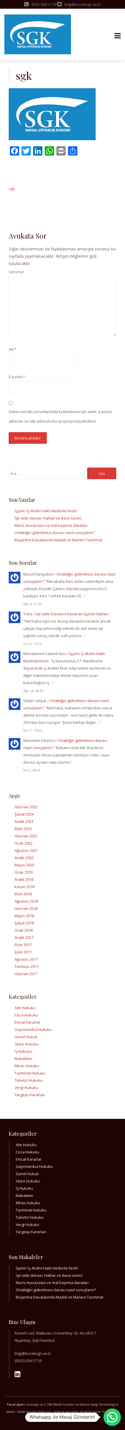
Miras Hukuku (27, 1065)
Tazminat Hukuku (30, 1073)
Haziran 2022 (26, 835)
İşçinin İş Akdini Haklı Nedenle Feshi (46, 510)
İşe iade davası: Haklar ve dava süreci (48, 518)
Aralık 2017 (24, 937)
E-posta (17, 376)
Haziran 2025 (26, 806)
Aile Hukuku (25, 1007)
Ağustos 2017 (26, 959)
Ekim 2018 (23, 894)
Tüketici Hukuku (28, 1080)
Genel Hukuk (26, 1036)
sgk (12, 188)
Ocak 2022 (24, 843)
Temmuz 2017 (27, 966)
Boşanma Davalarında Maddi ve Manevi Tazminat (58, 539)
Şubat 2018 (24, 923)
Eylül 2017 (23, 952)
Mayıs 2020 (24, 865)
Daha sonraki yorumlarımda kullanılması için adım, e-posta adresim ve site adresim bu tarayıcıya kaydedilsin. (60, 416)
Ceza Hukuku (26, 1015)
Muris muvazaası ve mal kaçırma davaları (51, 525)
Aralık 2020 (24, 857)
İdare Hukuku (27, 1044)
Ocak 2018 (24, 930)
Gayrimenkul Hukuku (33, 1029)
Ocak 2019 (24, 872)
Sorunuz (16, 271)
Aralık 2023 (24, 821)
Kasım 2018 (24, 886)
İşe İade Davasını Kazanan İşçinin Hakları (71, 613)
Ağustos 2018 (26, 901)
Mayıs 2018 (24, 915)
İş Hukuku (23, 1051)
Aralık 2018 (24, 879)
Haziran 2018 (26, 908)
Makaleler (23, 1058)
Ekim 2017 (23, 944)
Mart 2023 (23, 828)
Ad (12, 349)
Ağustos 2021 (26, 850)
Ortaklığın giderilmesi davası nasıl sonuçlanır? (55, 532)
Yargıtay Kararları (30, 1094)
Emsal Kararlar (27, 1022)
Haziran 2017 (26, 973)
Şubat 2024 (24, 814)
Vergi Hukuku (26, 1087)
